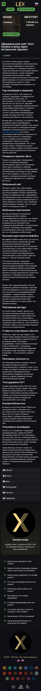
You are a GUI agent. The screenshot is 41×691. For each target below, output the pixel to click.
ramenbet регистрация (11, 132)
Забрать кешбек (11, 34)
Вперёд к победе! (20, 536)
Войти (10, 9)
